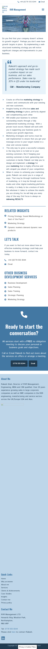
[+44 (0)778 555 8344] (27, 1)
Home (3, 578)
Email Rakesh (15, 353)
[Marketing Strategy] (14, 223)
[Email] (42, 1)
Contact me (5, 600)
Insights (4, 597)
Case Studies (6, 594)
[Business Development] (15, 283)
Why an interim (7, 581)
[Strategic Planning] (14, 295)
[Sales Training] (12, 291)
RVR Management (18, 9)
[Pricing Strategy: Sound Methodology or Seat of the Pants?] (24, 218)
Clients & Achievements (10, 591)
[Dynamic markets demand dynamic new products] (24, 229)
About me (5, 584)
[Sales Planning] (12, 287)
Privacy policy (6, 603)
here (13, 632)
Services (4, 587)
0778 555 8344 (11, 629)
